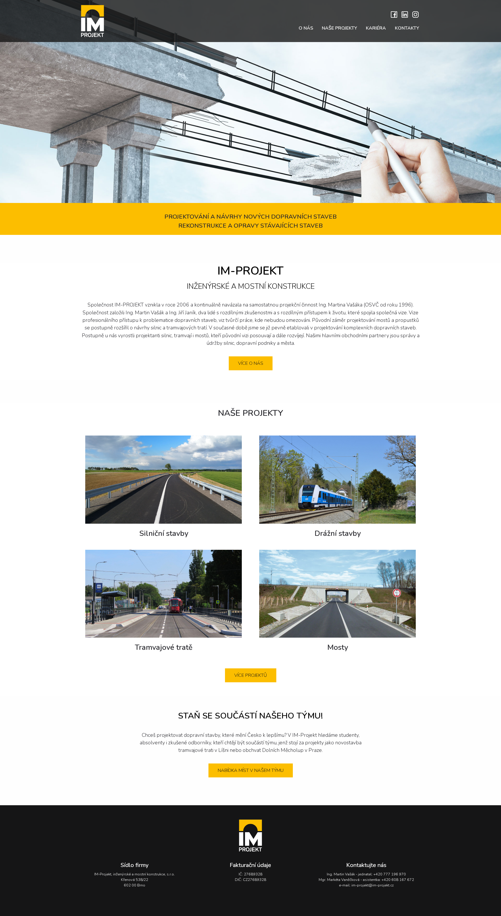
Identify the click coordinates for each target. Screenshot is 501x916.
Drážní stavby (338, 533)
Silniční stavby (163, 533)
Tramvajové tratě (164, 647)
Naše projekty (339, 28)
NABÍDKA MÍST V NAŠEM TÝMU (251, 770)
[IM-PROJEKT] (105, 21)
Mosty (337, 647)
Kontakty (407, 28)
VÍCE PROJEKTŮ (250, 675)
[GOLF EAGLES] (250, 836)
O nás (306, 28)
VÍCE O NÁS (250, 363)
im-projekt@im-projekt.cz (372, 885)
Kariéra (376, 28)
